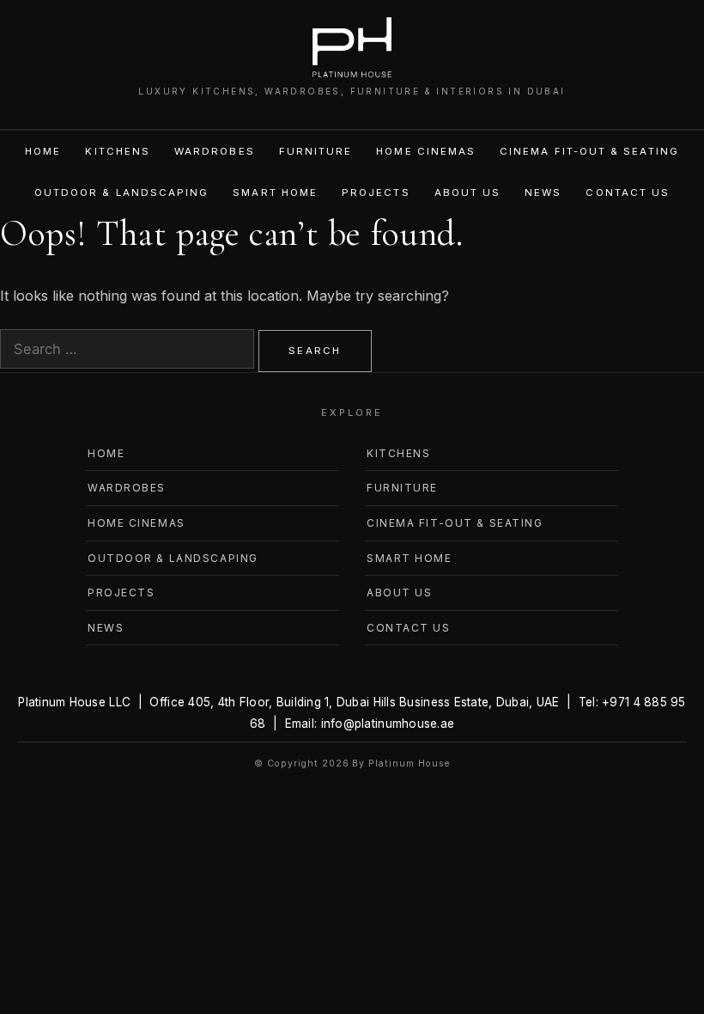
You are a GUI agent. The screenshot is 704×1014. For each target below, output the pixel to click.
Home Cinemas (426, 151)
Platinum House (408, 763)
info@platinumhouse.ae (388, 723)
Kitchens (117, 151)
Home (43, 151)
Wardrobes (214, 151)
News (543, 192)
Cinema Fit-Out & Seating (589, 151)
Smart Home (275, 192)
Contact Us (628, 192)
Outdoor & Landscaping (121, 192)
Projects (376, 192)
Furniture (316, 151)
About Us (467, 192)
